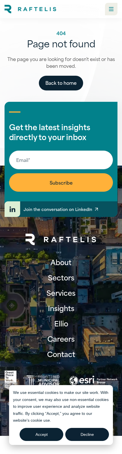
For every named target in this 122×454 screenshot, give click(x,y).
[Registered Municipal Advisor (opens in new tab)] (42, 380)
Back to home (61, 82)
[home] (30, 9)
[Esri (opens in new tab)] (93, 380)
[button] (111, 9)
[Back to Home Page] (61, 239)
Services (61, 293)
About (61, 262)
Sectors (61, 277)
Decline (87, 434)
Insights (61, 308)
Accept (41, 434)
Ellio (61, 323)
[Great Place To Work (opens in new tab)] (10, 380)
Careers (61, 338)
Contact (61, 354)
